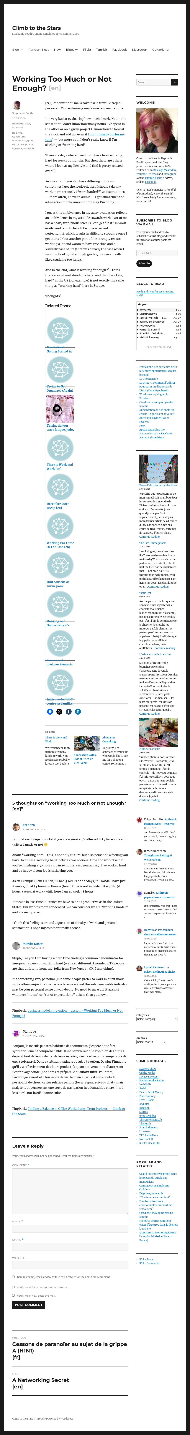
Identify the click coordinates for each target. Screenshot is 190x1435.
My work (17, 148)
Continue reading (149, 536)
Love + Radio (146, 1100)
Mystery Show (147, 1068)
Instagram (169, 174)
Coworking (160, 49)
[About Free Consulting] (116, 752)
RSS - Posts (146, 1259)
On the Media (147, 1072)
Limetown (145, 1131)
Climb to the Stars (36, 28)
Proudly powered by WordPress (55, 1418)
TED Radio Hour (148, 1135)
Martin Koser (33, 944)
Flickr (87, 49)
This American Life (150, 1119)
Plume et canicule (149, 749)
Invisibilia (145, 1084)
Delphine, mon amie (151, 1193)
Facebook (119, 49)
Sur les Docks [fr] (149, 1143)
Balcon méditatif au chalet (159, 971)
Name (17, 1221)
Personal (17, 127)
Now (57, 49)
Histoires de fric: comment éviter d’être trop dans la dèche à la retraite (158, 1224)
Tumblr (101, 49)
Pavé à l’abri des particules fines (158, 485)
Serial (142, 1088)
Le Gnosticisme (148, 378)
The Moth (145, 1123)
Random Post (38, 49)
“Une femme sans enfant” (155, 1197)
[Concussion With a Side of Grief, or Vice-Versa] (87, 743)
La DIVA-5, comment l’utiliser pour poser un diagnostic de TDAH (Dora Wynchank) (157, 386)
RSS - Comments (149, 1263)
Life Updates (25, 144)
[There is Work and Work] (59, 752)
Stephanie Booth (22, 113)
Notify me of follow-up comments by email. (43, 1287)
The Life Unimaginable (152, 543)
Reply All (144, 1108)
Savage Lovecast (148, 1076)
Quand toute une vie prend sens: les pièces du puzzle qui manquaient (158, 1177)
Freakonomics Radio (151, 1080)
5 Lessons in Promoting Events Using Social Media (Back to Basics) (157, 1236)
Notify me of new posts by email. (36, 1295)
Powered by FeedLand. (159, 347)
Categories (142, 1015)
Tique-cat (145, 593)
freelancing (19, 140)
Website (18, 1257)
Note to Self (146, 1139)
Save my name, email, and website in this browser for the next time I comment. (63, 1277)
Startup (143, 1111)
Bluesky (72, 49)
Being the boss (21, 123)
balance (17, 132)
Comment (20, 1165)
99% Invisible (147, 1115)
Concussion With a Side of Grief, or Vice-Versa (85, 759)
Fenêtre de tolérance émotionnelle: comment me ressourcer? (155, 1205)
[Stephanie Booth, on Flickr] (157, 130)
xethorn (29, 825)
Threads (153, 174)
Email (17, 1239)
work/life (28, 148)
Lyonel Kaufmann (154, 967)
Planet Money (147, 1096)
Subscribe (144, 263)
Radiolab (144, 1104)
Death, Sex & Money (151, 1092)
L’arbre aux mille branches (155, 654)
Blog (15, 49)
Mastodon (139, 49)
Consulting (19, 136)
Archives (141, 1038)
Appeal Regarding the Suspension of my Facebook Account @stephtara (155, 433)
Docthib (149, 930)
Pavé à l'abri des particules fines (158, 367)
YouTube (141, 174)
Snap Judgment (148, 1127)
